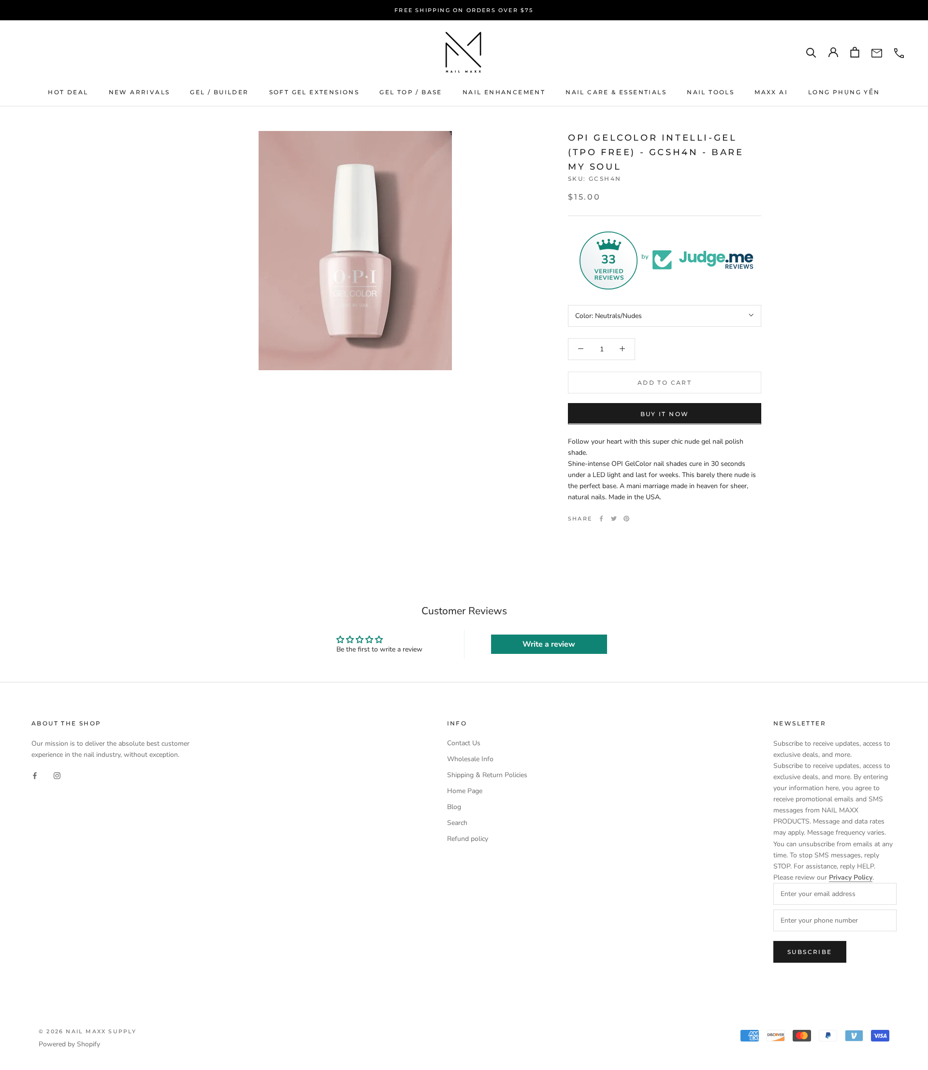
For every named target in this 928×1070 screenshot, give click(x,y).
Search (457, 822)
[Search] (811, 52)
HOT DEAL (68, 92)
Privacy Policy (850, 877)
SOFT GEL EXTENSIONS (314, 92)
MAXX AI (771, 92)
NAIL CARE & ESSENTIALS (616, 92)
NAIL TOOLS (710, 92)
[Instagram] (57, 775)
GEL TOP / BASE (410, 92)
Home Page (464, 790)
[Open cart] (854, 52)
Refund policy (467, 838)
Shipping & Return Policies (487, 775)
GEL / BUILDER (219, 92)
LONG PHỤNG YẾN (844, 92)
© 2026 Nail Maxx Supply (88, 1031)
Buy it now (664, 413)
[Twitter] (614, 518)
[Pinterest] (626, 518)
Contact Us (463, 743)
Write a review (548, 644)
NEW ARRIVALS (139, 92)
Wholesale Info (470, 759)
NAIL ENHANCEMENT (504, 92)
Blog (454, 806)
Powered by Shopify (69, 1044)
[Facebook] (601, 518)
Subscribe (809, 951)
